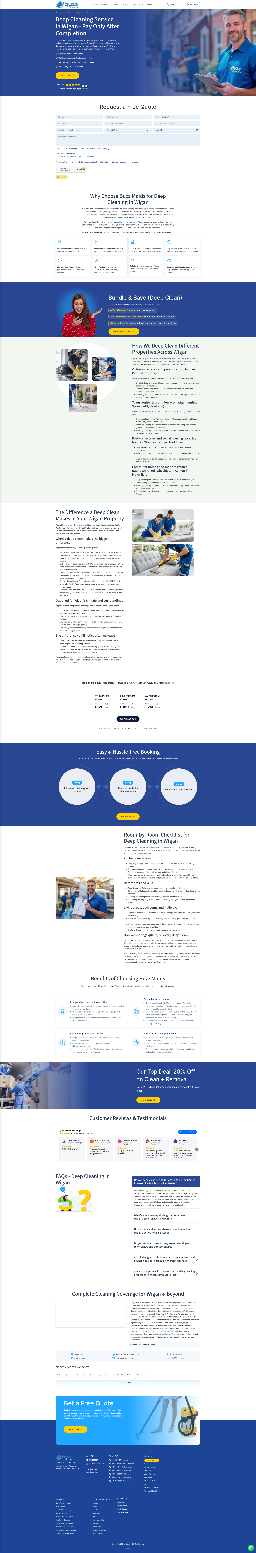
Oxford (129, 1375)
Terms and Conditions (151, 1491)
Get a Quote (152, 1460)
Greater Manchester (69, 13)
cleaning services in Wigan (165, 1334)
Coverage (126, 5)
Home (95, 5)
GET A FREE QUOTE (128, 719)
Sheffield (120, 1375)
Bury (98, 1375)
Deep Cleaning (61, 1506)
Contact (149, 5)
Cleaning (58, 13)
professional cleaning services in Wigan (127, 222)
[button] (174, 4)
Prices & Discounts (150, 1467)
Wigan (79, 13)
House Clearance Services (65, 1527)
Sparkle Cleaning (61, 1513)
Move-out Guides (150, 1481)
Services (104, 5)
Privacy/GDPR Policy (151, 1488)
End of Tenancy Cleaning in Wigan (146, 956)
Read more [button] (150, 1158)
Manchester (88, 1375)
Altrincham (108, 1375)
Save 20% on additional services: (69, 154)
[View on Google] (64, 1141)
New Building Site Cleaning (65, 1517)
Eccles (77, 1375)
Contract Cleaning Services (65, 1533)
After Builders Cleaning (63, 1510)
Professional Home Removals (66, 1530)
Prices (115, 5)
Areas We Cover (150, 1474)
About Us (136, 5)
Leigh (68, 1375)
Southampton (141, 1375)
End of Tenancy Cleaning (64, 1503)
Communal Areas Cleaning (64, 1523)
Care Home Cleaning (63, 1520)
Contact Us (148, 1477)
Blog (146, 1484)
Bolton (59, 1375)
